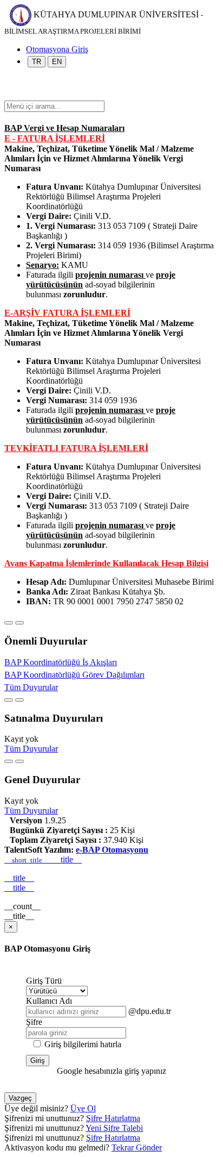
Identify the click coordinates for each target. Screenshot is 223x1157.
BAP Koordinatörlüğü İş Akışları (60, 662)
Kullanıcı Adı (49, 1000)
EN (57, 62)
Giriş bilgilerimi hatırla (82, 1044)
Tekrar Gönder (137, 1147)
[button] (9, 95)
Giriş (37, 1060)
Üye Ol (83, 1108)
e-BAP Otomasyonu (112, 849)
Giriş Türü (44, 980)
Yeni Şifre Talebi (114, 1128)
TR (36, 62)
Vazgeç (20, 1098)
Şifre (34, 1022)
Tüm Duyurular (31, 687)
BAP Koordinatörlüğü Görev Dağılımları (74, 674)
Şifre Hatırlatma (113, 1118)
